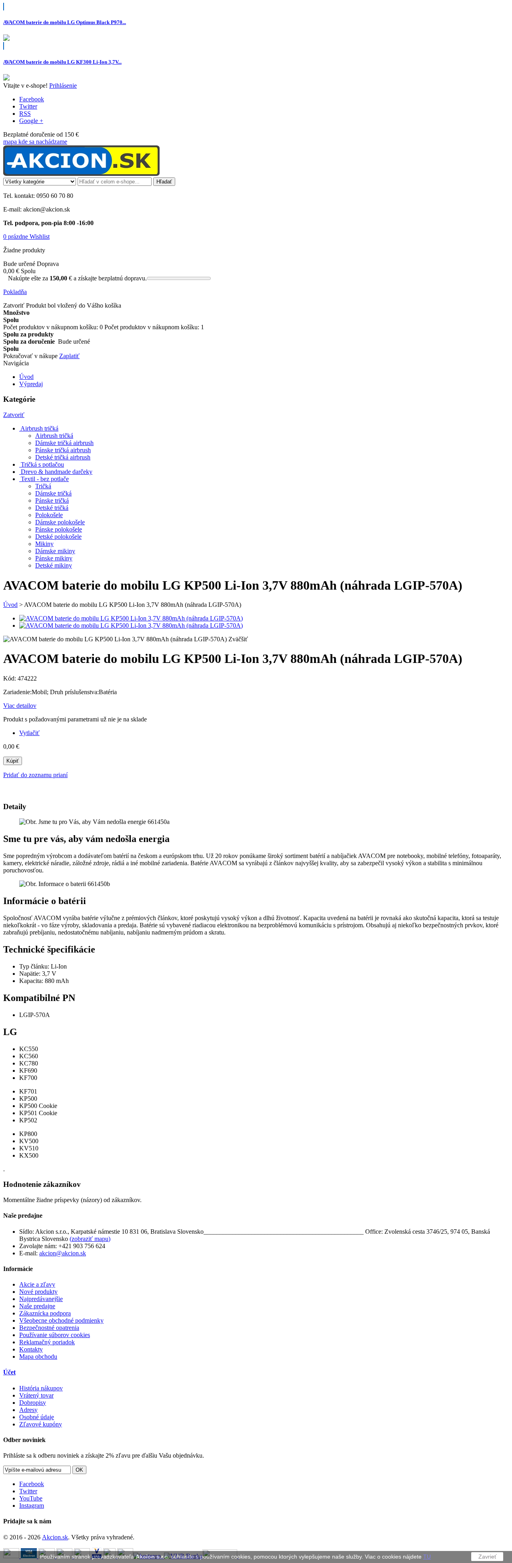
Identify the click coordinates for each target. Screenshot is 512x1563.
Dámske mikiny (55, 551)
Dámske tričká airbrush (64, 442)
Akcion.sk (55, 1537)
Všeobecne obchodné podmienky (61, 1320)
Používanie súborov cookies (54, 1334)
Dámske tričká (53, 493)
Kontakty (31, 1349)
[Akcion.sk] (81, 173)
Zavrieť (487, 1556)
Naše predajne (37, 1306)
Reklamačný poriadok (47, 1342)
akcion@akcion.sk (62, 1253)
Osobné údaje (36, 1417)
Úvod (10, 604)
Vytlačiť (29, 732)
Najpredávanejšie (41, 1298)
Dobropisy (32, 1402)
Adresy (28, 1409)
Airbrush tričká (54, 435)
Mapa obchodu (38, 1356)
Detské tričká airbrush (62, 457)
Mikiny (44, 543)
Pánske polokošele (58, 529)
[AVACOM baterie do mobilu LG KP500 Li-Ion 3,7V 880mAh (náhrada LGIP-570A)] (131, 618)
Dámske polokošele (60, 522)
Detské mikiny (53, 565)
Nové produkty (38, 1291)
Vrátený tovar (36, 1395)
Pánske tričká (52, 500)
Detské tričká (51, 507)
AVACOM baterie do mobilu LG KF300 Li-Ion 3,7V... (62, 62)
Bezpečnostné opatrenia (49, 1327)
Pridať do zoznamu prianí (35, 774)
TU (427, 1556)
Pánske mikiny (53, 558)
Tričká (43, 486)
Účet (9, 1372)
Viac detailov (19, 705)
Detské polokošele (58, 536)
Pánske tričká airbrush (63, 450)
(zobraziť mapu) (90, 1238)
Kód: (10, 678)
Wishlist (40, 236)
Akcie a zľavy (37, 1284)
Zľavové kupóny (40, 1424)
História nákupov (41, 1388)
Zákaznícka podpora (45, 1313)
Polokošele (49, 515)
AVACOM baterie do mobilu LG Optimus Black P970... (64, 22)
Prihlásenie (63, 85)
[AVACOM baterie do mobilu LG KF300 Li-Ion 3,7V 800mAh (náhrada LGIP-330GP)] (6, 78)
